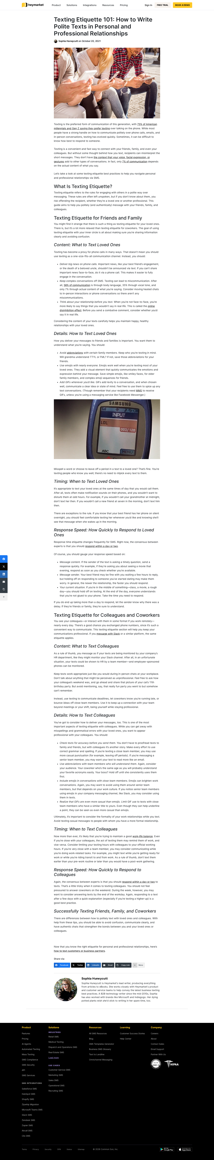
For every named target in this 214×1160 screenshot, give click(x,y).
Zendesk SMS (28, 1120)
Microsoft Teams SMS (32, 1109)
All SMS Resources (98, 1033)
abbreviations (75, 352)
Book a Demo (182, 5)
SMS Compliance (30, 1059)
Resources (108, 5)
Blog (91, 1038)
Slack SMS (27, 1115)
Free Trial (162, 5)
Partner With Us (158, 1054)
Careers (154, 1033)
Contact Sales (157, 1044)
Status (69, 1149)
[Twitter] (4, 566)
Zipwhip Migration (30, 1104)
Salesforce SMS (29, 1088)
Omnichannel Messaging (100, 1059)
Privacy (36, 1149)
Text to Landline (96, 1054)
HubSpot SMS (28, 1094)
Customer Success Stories (132, 1033)
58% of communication (77, 285)
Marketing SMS (55, 1075)
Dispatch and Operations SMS (62, 1047)
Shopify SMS (28, 1099)
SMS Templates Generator (101, 1044)
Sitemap (81, 1149)
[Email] (4, 581)
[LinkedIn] (4, 574)
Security (48, 1149)
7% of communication (134, 161)
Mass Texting (28, 1054)
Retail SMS (53, 1036)
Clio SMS (26, 1136)
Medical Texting (56, 1042)
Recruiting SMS (55, 1090)
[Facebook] (4, 559)
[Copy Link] (4, 589)
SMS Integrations (32, 1083)
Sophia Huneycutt (68, 41)
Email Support (157, 1049)
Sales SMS (53, 1080)
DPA (59, 1149)
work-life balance (142, 836)
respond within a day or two (101, 546)
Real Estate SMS (56, 1052)
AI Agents (26, 1044)
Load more (53, 1057)
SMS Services (28, 1075)
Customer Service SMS (59, 1070)
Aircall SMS (27, 1130)
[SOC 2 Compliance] (165, 1064)
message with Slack (108, 633)
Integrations (90, 5)
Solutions (72, 5)
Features (26, 1033)
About (153, 1038)
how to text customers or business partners (79, 950)
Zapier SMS (27, 1125)
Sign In (148, 5)
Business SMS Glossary (100, 1049)
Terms (24, 1149)
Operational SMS (56, 1085)
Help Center (125, 1038)
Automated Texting (31, 1049)
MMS (139, 390)
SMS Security (28, 1065)
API (23, 1070)
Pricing (124, 5)
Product (56, 5)
